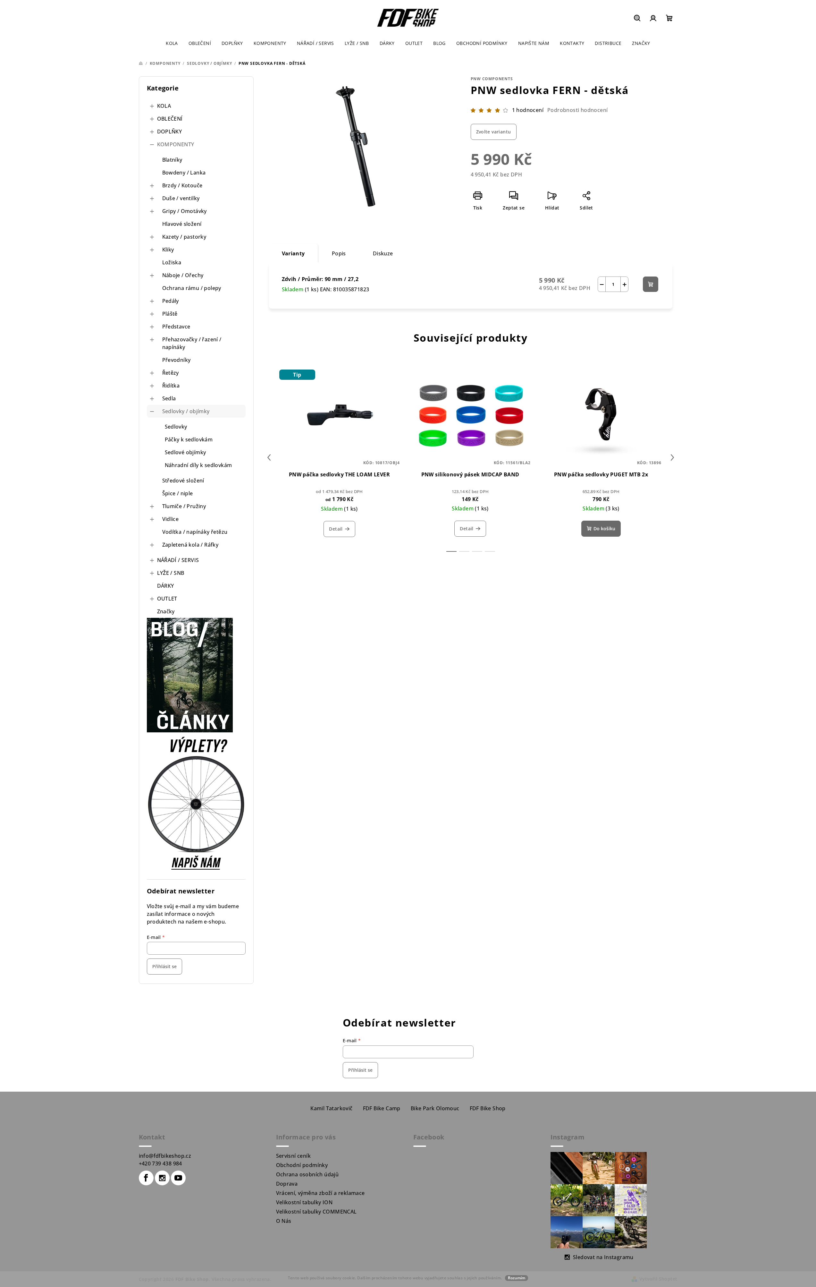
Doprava (287, 1183)
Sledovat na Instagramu (603, 1257)
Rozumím (516, 1278)
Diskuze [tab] (383, 253)
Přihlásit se (164, 966)
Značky (166, 611)
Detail (335, 529)
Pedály (170, 300)
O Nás (283, 1220)
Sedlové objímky (185, 452)
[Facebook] (146, 1178)
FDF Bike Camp (381, 1108)
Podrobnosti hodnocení (577, 110)
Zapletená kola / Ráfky (190, 544)
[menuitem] (172, 43)
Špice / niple (177, 493)
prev (269, 457)
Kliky (168, 249)
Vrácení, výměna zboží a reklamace (320, 1193)
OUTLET (167, 598)
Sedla (169, 398)
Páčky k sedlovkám (189, 439)
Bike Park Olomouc (435, 1108)
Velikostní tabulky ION (304, 1202)
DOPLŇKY (169, 131)
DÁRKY (165, 585)
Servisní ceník (293, 1155)
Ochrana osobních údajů (307, 1174)
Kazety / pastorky (184, 236)
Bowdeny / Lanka (184, 172)
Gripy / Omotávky (184, 211)
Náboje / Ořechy (183, 275)
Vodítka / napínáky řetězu (195, 531)
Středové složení (183, 480)
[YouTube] (178, 1178)
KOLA (164, 105)
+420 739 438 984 (160, 1163)
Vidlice (170, 519)
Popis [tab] (339, 253)
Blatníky (172, 159)
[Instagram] (162, 1178)
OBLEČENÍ (170, 118)
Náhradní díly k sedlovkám (198, 465)
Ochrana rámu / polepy (191, 288)
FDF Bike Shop (488, 1108)
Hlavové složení (182, 223)
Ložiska (171, 262)
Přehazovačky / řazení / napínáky (192, 343)
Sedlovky (176, 426)
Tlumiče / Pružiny (184, 506)
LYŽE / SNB (170, 572)
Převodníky (176, 359)
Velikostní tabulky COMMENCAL (316, 1211)
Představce (176, 326)
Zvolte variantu (493, 132)
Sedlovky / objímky (186, 411)
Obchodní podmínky (302, 1165)
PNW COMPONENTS (492, 78)
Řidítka (171, 385)
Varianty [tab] (293, 253)
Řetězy (170, 372)
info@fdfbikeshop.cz (165, 1155)
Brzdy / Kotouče (182, 185)
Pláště (170, 313)
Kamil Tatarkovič (331, 1108)
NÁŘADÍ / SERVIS (178, 560)
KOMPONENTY (175, 144)
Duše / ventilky (181, 198)
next (672, 457)
